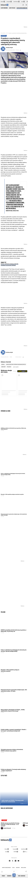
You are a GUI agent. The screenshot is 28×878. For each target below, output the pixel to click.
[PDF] (23, 357)
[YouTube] (18, 861)
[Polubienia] (2, 871)
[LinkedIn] (15, 861)
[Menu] (26, 5)
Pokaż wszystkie (16, 366)
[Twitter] (12, 861)
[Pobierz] (20, 50)
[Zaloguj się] (23, 5)
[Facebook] (9, 861)
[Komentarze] (14, 871)
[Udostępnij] (26, 871)
